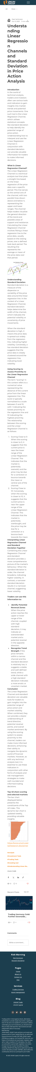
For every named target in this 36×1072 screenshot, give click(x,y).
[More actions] (27, 20)
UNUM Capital (18, 1005)
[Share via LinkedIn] (18, 877)
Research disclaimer (18, 961)
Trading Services (18, 989)
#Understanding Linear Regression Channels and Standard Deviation (18, 866)
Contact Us (18, 977)
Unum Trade (11, 871)
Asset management (18, 992)
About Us (18, 974)
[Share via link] (23, 877)
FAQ (18, 980)
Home (18, 971)
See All (26, 892)
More (13, 9)
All (7, 9)
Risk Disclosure (18, 958)
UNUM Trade (18, 1002)
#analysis (10, 853)
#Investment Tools (14, 856)
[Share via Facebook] (8, 877)
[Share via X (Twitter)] (13, 877)
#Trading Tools (12, 859)
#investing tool (12, 863)
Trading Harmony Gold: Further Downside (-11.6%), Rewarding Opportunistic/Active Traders (19, 915)
